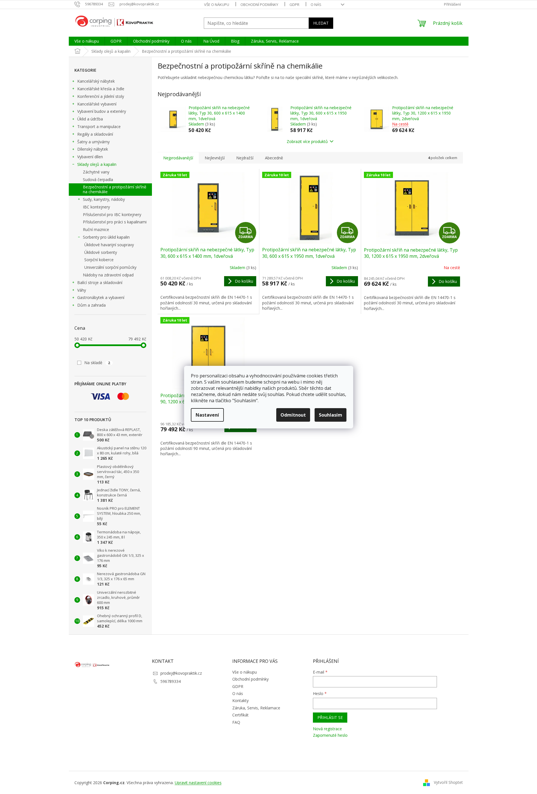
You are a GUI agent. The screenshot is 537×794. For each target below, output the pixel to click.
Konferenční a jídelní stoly (100, 96)
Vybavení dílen (90, 156)
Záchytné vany (96, 172)
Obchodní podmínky (259, 4)
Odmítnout (293, 415)
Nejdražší (244, 157)
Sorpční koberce (99, 259)
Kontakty (240, 700)
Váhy (81, 290)
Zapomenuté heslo (330, 735)
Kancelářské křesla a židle (100, 88)
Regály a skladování (95, 134)
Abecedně (274, 157)
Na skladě (97, 362)
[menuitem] (87, 41)
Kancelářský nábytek (96, 81)
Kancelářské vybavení (96, 104)
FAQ (236, 722)
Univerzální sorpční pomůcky (110, 267)
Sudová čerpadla (98, 179)
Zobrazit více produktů (307, 141)
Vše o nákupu (216, 4)
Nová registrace (327, 728)
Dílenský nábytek (92, 149)
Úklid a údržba (90, 119)
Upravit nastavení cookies (198, 782)
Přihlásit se (330, 717)
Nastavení (207, 415)
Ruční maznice (96, 229)
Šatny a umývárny (93, 141)
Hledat (321, 23)
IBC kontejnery (96, 207)
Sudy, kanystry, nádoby (104, 199)
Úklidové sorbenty (100, 252)
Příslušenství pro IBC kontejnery (112, 214)
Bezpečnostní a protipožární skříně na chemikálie (114, 189)
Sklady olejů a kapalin (96, 164)
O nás (316, 4)
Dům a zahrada (91, 305)
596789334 (170, 681)
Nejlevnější (215, 157)
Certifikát (240, 715)
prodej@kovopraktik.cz (181, 673)
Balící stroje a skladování (99, 282)
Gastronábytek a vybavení (100, 297)
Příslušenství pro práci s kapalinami (115, 222)
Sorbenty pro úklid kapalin (106, 237)
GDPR (294, 4)
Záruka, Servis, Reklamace (256, 708)
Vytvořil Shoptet (448, 782)
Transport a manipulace (99, 126)
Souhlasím (330, 415)
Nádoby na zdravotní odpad (108, 275)
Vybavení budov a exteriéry (101, 111)
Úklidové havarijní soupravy (109, 244)
